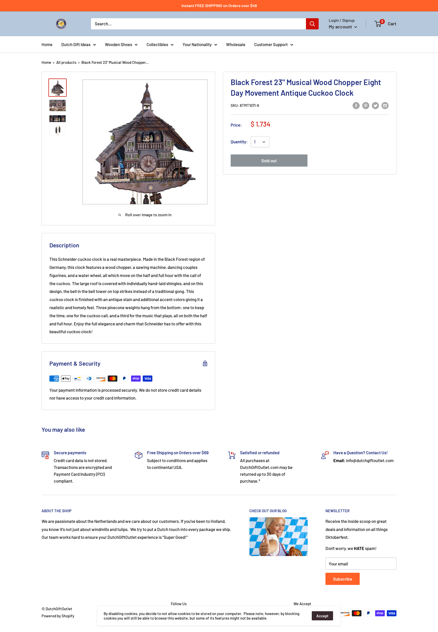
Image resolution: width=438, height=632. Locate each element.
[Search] (312, 23)
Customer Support (271, 44)
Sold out (269, 160)
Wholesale (235, 44)
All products (66, 62)
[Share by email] (385, 105)
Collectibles (157, 44)
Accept (322, 616)
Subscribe (342, 578)
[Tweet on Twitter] (375, 105)
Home (47, 44)
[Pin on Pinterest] (365, 105)
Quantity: (239, 141)
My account (341, 26)
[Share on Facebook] (356, 105)
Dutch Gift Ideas (75, 44)
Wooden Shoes (118, 44)
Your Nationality (197, 44)
